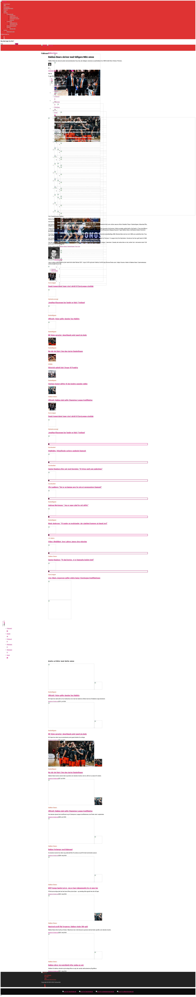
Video (5, 11)
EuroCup (12, 20)
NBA (5, 5)
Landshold (9, 21)
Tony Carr (77, 246)
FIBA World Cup (13, 23)
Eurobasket (12, 15)
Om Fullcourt (47, 975)
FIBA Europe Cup (14, 17)
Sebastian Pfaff (52, 71)
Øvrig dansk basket (11, 26)
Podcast (6, 10)
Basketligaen (7, 4)
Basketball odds (11, 31)
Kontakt (46, 976)
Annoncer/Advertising (50, 979)
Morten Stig (12, 28)
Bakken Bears (63, 246)
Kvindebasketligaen (8, 8)
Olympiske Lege (13, 24)
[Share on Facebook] (99, 621)
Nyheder (6, 12)
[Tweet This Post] (99, 623)
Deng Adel (87, 234)
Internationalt (10, 14)
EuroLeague (6, 7)
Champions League (14, 18)
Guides (5, 30)
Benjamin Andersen (53, 701)
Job (45, 978)
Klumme (9, 27)
